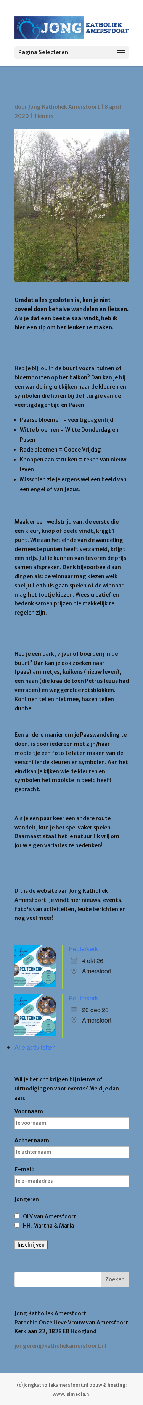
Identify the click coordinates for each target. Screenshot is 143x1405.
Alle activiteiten (35, 1047)
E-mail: (24, 1169)
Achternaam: (32, 1140)
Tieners (43, 116)
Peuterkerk (83, 948)
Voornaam (28, 1111)
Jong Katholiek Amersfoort (64, 106)
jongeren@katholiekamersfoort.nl (60, 1345)
